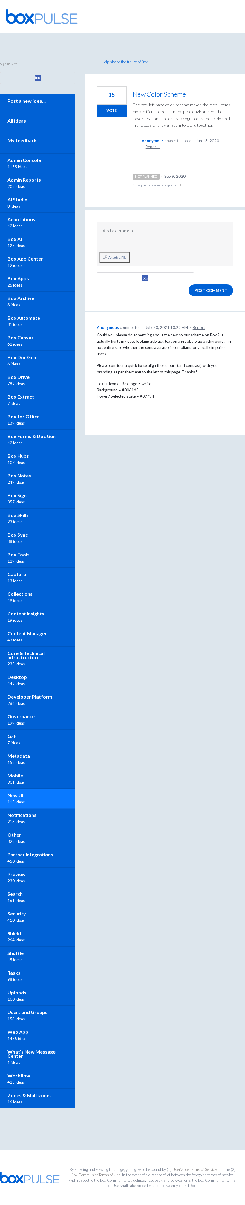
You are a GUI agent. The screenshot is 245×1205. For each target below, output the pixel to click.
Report (199, 327)
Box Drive (18, 377)
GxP (12, 736)
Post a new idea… (26, 101)
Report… (153, 146)
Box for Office (23, 416)
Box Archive (20, 298)
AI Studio (17, 199)
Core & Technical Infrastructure (26, 655)
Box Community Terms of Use (95, 1174)
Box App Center (25, 258)
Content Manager (27, 633)
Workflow (18, 1075)
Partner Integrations (30, 854)
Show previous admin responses (158, 185)
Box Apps (18, 278)
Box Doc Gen (21, 357)
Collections (20, 594)
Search (15, 894)
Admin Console (24, 160)
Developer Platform (29, 696)
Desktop (17, 677)
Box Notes (19, 475)
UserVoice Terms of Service (194, 1169)
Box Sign (17, 495)
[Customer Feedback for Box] (42, 16)
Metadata (18, 756)
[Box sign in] (145, 278)
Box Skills (18, 515)
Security (16, 913)
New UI (15, 795)
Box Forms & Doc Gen (31, 436)
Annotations (21, 219)
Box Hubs (18, 456)
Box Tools (18, 554)
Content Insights (25, 613)
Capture (16, 574)
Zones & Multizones (29, 1095)
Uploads (16, 992)
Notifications (21, 815)
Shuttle (15, 953)
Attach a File (117, 257)
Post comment (211, 290)
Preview (16, 874)
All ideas (16, 120)
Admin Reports (24, 180)
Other (14, 834)
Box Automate (23, 318)
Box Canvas (20, 337)
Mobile (15, 775)
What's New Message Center (31, 1054)
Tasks (13, 973)
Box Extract (20, 396)
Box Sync (17, 535)
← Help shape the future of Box (122, 61)
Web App (17, 1032)
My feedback (22, 140)
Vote (111, 110)
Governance (21, 716)
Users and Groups (27, 1012)
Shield (14, 933)
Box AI (14, 239)
